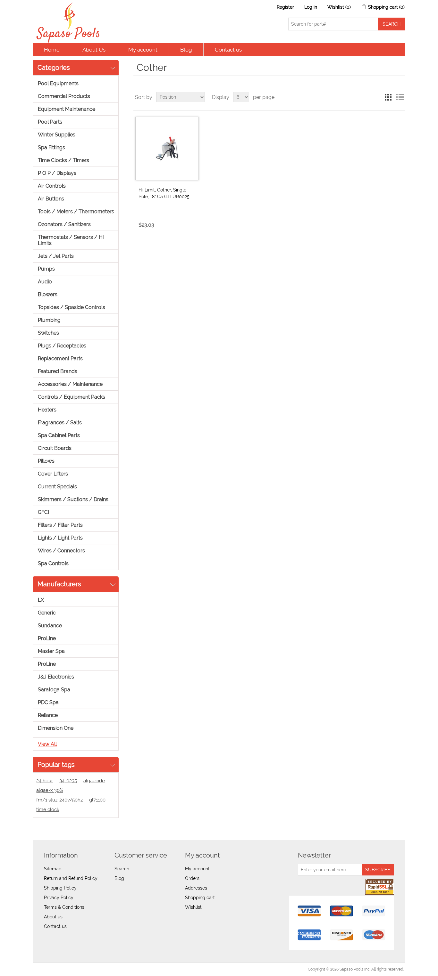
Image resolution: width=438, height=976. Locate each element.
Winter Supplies (56, 135)
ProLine (47, 638)
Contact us (228, 49)
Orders (192, 878)
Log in (310, 7)
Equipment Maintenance (66, 109)
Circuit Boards (55, 448)
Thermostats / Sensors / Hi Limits (71, 240)
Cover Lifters (53, 474)
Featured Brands (57, 371)
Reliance (48, 715)
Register (285, 7)
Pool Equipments (58, 83)
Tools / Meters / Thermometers (76, 211)
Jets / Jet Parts (56, 256)
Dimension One (55, 728)
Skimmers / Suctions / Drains (73, 499)
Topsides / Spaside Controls (71, 307)
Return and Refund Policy (70, 878)
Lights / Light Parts (60, 538)
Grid (388, 97)
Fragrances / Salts (60, 422)
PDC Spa (48, 702)
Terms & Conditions (64, 907)
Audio (45, 282)
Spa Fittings (51, 147)
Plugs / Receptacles (62, 346)
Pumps (46, 269)
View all (47, 744)
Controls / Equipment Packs (71, 397)
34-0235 (68, 781)
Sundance (50, 625)
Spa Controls (53, 563)
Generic (47, 613)
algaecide (94, 781)
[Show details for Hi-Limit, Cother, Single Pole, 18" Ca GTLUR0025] (167, 148)
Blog (186, 49)
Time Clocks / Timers (63, 160)
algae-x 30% (49, 790)
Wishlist (193, 907)
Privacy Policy (58, 897)
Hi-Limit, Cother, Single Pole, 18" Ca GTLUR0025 (164, 193)
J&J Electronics (56, 677)
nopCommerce (69, 969)
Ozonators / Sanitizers (64, 224)
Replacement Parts (60, 358)
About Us (93, 49)
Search (121, 868)
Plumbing (49, 320)
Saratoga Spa (54, 690)
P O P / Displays (57, 173)
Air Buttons (51, 199)
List (400, 97)
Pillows (46, 461)
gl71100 (97, 800)
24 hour (44, 781)
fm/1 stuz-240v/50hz (59, 800)
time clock (47, 809)
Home (52, 49)
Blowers (47, 294)
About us (53, 916)
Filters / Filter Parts (60, 525)
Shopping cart (200, 897)
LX (41, 600)
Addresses (196, 888)
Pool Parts (50, 122)
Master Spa (51, 651)
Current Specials (57, 487)
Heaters (47, 410)
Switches (48, 333)
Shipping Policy (60, 888)
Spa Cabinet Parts (59, 435)
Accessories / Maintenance (70, 384)
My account (142, 49)
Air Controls (52, 186)
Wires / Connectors (61, 551)
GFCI (43, 512)
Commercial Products (64, 96)
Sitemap (53, 868)
